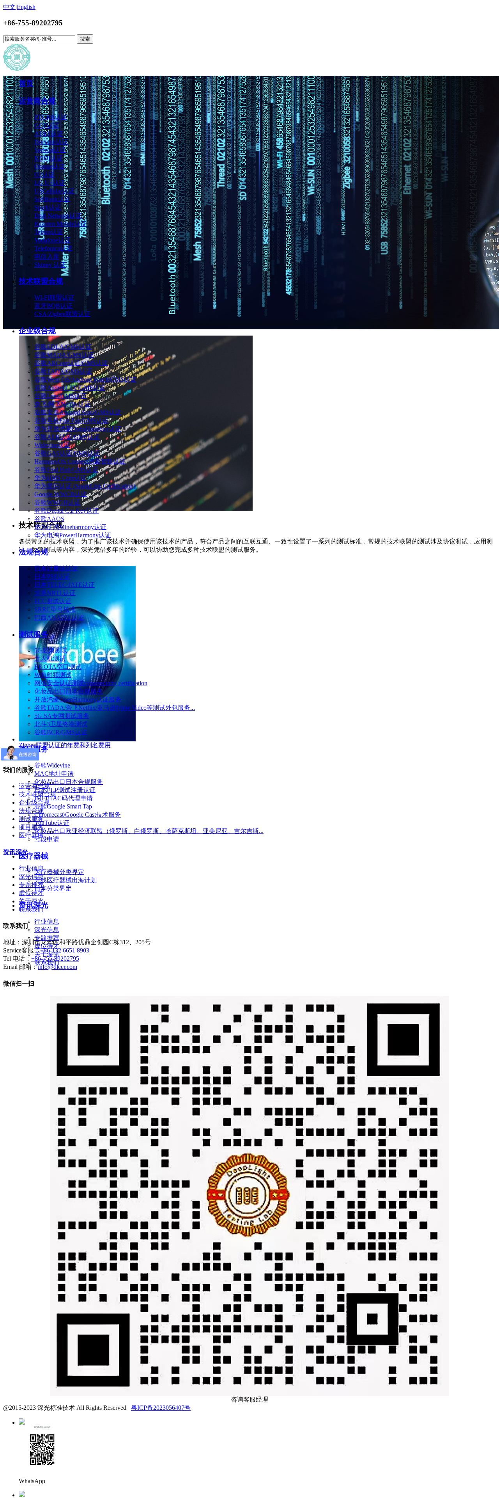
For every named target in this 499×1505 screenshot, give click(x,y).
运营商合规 (37, 101)
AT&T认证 (48, 133)
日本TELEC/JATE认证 (64, 584)
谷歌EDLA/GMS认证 (63, 346)
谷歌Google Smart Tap (63, 806)
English (26, 7)
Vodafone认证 (52, 240)
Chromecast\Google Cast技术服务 (77, 814)
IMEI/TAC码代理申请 (63, 798)
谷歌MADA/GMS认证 (64, 355)
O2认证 (44, 174)
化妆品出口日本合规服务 (68, 691)
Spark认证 (47, 207)
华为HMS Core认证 (60, 477)
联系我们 (46, 962)
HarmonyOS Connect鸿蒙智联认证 (80, 461)
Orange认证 (49, 166)
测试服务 (33, 634)
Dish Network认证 (58, 215)
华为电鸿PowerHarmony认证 (72, 535)
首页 (26, 83)
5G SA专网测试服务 (61, 716)
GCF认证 (46, 125)
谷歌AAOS (49, 518)
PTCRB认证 (50, 117)
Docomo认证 (51, 142)
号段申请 (46, 839)
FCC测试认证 (52, 601)
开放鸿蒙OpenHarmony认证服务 (77, 699)
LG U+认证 (49, 182)
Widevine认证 (52, 445)
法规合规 (33, 552)
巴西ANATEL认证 (59, 617)
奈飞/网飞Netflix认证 (62, 404)
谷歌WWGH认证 (57, 502)
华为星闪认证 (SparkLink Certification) (84, 486)
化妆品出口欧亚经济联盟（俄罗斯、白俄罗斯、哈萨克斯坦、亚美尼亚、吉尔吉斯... (149, 831)
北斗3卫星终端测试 (60, 724)
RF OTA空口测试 (57, 666)
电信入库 (46, 256)
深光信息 (46, 929)
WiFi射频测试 (52, 675)
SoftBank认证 (52, 199)
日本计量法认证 (56, 568)
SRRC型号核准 (55, 609)
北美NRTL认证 (55, 593)
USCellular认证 (54, 191)
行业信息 (46, 921)
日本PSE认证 (52, 576)
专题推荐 (46, 938)
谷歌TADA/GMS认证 (63, 371)
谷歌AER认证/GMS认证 (67, 437)
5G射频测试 (50, 650)
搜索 (85, 39)
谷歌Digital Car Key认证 (66, 510)
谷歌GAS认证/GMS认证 (67, 453)
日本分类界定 (53, 888)
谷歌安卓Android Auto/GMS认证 (77, 412)
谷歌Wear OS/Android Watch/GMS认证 (85, 379)
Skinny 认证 (50, 264)
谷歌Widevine (52, 765)
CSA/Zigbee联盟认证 (62, 314)
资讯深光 (33, 905)
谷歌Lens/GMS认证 (60, 396)
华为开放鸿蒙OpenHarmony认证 (77, 428)
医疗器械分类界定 (59, 872)
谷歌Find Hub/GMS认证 (66, 469)
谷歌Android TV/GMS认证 (69, 387)
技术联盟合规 (41, 281)
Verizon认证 (50, 150)
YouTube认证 (51, 822)
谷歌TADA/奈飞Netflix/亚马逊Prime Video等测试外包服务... (114, 707)
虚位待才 (46, 946)
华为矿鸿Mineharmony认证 (70, 527)
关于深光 (46, 954)
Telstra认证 (48, 232)
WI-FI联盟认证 (54, 297)
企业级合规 (37, 331)
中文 (9, 7)
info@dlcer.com (57, 966)
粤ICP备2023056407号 (161, 1407)
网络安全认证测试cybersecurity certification (90, 683)
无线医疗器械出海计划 (65, 880)
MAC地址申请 (54, 773)
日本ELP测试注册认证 (65, 790)
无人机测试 (49, 658)
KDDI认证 (48, 158)
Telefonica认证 (53, 248)
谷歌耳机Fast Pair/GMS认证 (71, 420)
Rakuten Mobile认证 (60, 223)
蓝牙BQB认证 (53, 305)
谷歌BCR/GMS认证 (60, 732)
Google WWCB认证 (60, 494)
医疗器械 (33, 856)
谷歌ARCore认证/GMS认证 (71, 363)
